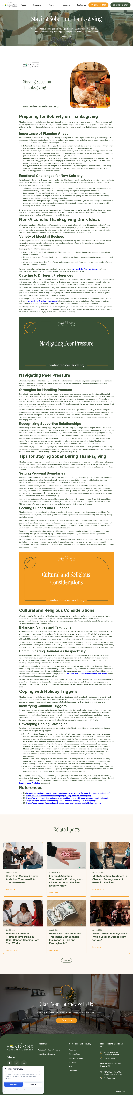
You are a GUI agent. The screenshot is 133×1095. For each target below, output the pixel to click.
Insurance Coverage (76, 1058)
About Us (72, 1050)
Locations (66, 5)
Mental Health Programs (46, 1054)
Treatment (37, 5)
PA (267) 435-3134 (98, 5)
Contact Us (73, 1071)
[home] (9, 4)
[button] (25, 5)
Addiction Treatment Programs (49, 1050)
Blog (70, 1066)
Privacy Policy (121, 1091)
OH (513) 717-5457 (120, 5)
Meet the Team (74, 1054)
